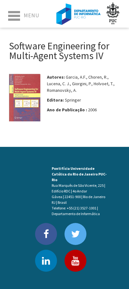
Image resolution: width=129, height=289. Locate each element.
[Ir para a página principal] (78, 14)
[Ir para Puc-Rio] (113, 14)
